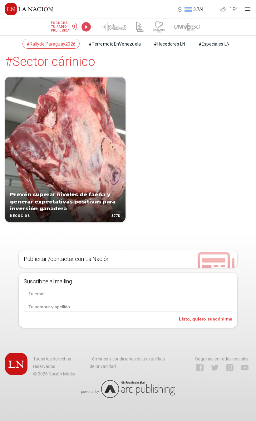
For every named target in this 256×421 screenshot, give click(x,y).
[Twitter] (215, 368)
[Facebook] (200, 368)
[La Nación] (29, 9)
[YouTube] (245, 368)
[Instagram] (230, 368)
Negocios (20, 216)
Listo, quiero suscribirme (205, 318)
